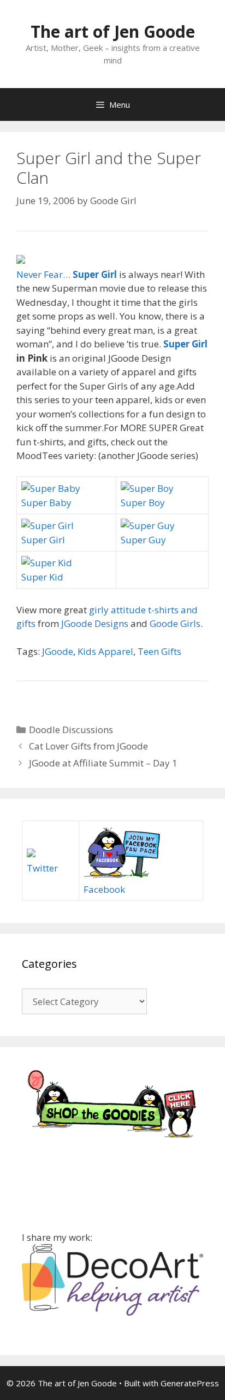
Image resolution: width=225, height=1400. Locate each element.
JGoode (57, 651)
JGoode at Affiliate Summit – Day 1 (103, 763)
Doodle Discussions (71, 729)
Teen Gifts (159, 651)
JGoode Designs (94, 623)
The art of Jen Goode (113, 31)
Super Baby (46, 502)
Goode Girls (175, 623)
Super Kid (42, 577)
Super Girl (185, 344)
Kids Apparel (105, 651)
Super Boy (143, 502)
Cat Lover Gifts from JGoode (88, 746)
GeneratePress (190, 1383)
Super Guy (143, 539)
